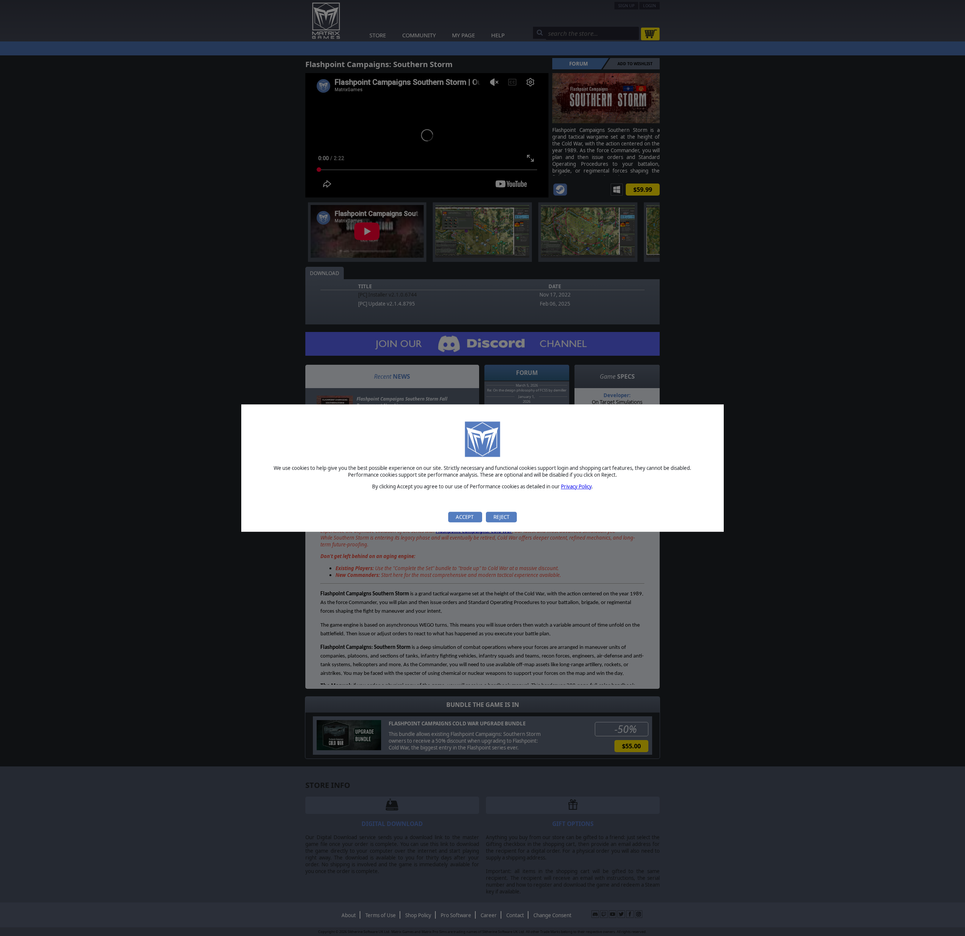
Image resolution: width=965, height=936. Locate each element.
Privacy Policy (576, 486)
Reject (501, 517)
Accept (465, 517)
